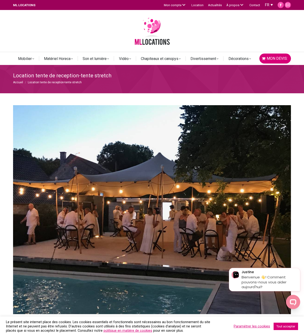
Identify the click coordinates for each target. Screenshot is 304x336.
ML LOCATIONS (24, 5)
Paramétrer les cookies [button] (252, 326)
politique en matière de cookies (128, 330)
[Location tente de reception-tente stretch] (152, 209)
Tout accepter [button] (285, 326)
